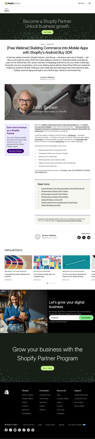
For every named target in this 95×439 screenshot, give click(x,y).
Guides (59, 402)
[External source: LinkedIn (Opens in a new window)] (88, 237)
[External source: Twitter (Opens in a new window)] (84, 237)
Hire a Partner (78, 402)
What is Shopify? (27, 395)
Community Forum (80, 399)
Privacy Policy (50, 425)
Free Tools (60, 410)
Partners (42, 406)
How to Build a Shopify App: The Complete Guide (44, 275)
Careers (24, 402)
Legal (40, 425)
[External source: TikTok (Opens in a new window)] (23, 430)
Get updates (86, 318)
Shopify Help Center (81, 395)
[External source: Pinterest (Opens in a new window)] (32, 430)
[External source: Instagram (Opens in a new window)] (19, 430)
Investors (25, 406)
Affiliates (42, 410)
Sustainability (26, 413)
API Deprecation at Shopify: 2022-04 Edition (54, 197)
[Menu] (89, 3)
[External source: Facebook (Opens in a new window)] (79, 237)
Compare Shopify (63, 399)
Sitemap (61, 425)
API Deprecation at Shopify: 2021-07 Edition (54, 191)
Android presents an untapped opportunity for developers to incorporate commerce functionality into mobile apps (62, 129)
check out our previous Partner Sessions (69, 220)
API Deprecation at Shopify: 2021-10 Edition (54, 194)
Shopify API (50, 44)
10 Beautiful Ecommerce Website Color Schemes (17, 275)
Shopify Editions (27, 399)
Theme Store (44, 399)
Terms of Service (28, 425)
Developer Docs (45, 395)
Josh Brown (72, 135)
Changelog (60, 413)
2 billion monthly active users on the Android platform (60, 125)
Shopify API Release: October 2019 (51, 200)
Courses (60, 406)
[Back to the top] (7, 392)
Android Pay (59, 141)
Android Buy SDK (81, 139)
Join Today (47, 32)
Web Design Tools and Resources (16, 271)
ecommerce (39, 139)
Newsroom (26, 410)
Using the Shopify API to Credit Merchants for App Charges (59, 202)
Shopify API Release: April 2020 (50, 205)
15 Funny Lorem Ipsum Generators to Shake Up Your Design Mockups (74, 275)
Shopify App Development (42, 271)
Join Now (81, 3)
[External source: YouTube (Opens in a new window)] (15, 430)
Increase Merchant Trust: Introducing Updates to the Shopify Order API (62, 188)
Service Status (79, 406)
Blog (58, 395)
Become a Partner (15, 151)
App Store (43, 402)
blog (42, 44)
